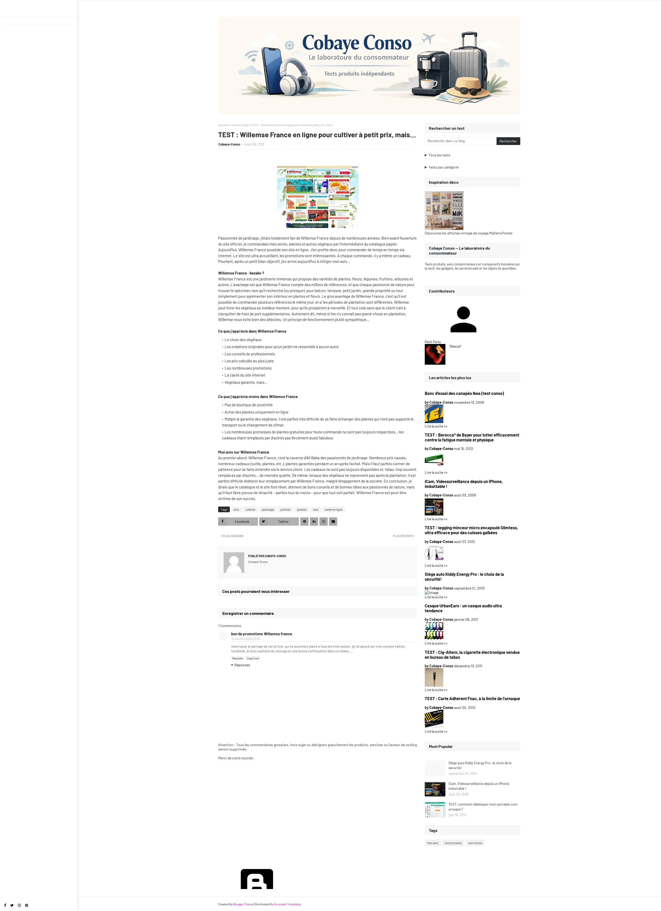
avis (236, 509)
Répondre (237, 658)
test (315, 509)
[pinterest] (26, 905)
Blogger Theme (243, 904)
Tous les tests (439, 155)
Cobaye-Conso (229, 144)
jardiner (285, 509)
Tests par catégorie (444, 167)
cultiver (250, 509)
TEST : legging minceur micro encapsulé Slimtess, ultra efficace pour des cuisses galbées (471, 530)
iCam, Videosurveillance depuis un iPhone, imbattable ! (464, 484)
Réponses (242, 665)
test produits (453, 843)
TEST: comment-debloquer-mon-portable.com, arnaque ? (483, 807)
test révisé (475, 843)
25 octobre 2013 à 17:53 (245, 638)
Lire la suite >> (436, 426)
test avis (432, 843)
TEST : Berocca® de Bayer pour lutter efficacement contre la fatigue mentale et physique (472, 437)
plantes (302, 509)
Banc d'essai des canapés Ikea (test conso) (464, 393)
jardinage (268, 509)
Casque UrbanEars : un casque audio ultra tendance (463, 608)
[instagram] (19, 905)
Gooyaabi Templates (287, 904)
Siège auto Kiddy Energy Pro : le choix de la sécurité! (464, 576)
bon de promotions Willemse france (261, 633)
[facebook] (5, 905)
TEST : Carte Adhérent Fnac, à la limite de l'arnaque (472, 698)
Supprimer (253, 658)
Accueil (223, 125)
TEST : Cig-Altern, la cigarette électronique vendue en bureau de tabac (472, 655)
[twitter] (12, 905)
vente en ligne (239, 125)
